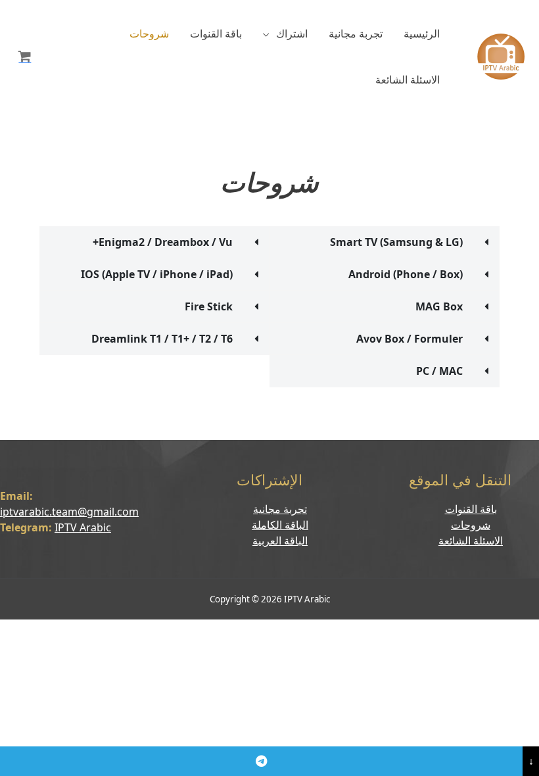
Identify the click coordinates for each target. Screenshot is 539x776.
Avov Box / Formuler (409, 338)
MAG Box (439, 306)
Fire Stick (209, 306)
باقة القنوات (216, 33)
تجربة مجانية (356, 33)
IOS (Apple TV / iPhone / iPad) (157, 274)
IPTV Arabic (83, 527)
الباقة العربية (280, 540)
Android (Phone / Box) (405, 274)
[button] (384, 242)
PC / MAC (439, 371)
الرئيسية (422, 33)
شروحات (149, 33)
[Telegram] (261, 761)
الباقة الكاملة (280, 525)
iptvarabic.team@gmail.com (69, 511)
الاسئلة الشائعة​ (407, 79)
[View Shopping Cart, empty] (25, 56)
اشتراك (292, 33)
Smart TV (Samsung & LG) (396, 242)
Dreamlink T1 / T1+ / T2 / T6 (162, 338)
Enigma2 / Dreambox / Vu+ (163, 242)
